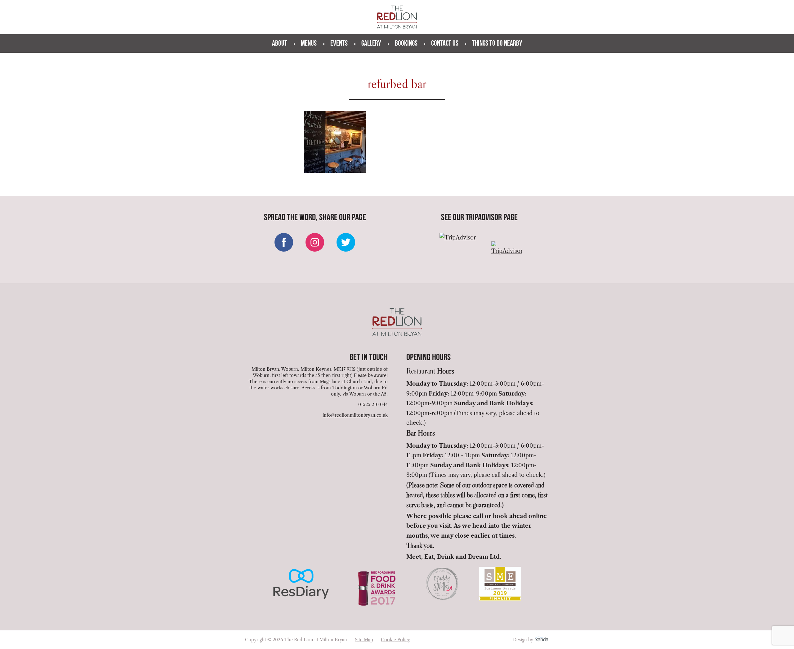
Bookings (406, 43)
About (279, 43)
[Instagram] (315, 242)
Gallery (371, 43)
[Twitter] (346, 242)
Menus (309, 43)
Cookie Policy (395, 639)
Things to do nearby (497, 43)
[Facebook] (283, 242)
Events (339, 43)
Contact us (444, 43)
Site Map (364, 639)
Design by (523, 639)
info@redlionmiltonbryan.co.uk (355, 415)
